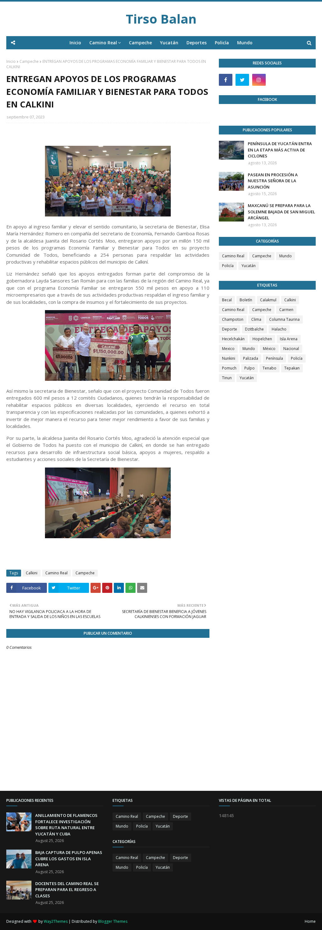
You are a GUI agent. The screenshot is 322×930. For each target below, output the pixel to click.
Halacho (279, 329)
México (269, 348)
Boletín (246, 300)
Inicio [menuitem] (75, 43)
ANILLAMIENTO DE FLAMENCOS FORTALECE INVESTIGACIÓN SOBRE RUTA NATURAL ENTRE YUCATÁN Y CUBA (66, 824)
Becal (227, 300)
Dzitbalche (254, 329)
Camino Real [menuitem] (103, 43)
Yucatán (249, 265)
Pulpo (249, 368)
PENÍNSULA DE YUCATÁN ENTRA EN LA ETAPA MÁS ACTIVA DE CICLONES (280, 150)
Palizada (250, 358)
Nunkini (228, 358)
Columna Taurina (284, 319)
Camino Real (56, 573)
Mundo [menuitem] (245, 43)
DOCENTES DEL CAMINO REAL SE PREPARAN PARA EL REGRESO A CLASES (67, 890)
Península (274, 358)
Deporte (229, 329)
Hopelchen (262, 339)
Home (310, 921)
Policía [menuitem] (222, 43)
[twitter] (242, 80)
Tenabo (269, 368)
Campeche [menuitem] (140, 43)
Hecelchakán (233, 339)
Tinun (227, 377)
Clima (256, 319)
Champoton (232, 319)
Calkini (31, 573)
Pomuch (229, 368)
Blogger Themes (112, 921)
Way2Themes (56, 921)
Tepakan (292, 368)
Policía (228, 265)
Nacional (291, 348)
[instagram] (259, 80)
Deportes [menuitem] (196, 43)
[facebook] (225, 80)
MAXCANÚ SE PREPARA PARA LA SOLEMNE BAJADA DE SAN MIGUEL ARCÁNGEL (281, 212)
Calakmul (268, 300)
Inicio (11, 61)
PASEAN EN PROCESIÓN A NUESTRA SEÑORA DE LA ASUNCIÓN (273, 181)
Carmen (286, 309)
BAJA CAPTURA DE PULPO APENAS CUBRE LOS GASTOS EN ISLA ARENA (68, 858)
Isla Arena (288, 339)
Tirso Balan (161, 18)
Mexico (228, 348)
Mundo (285, 256)
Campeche (29, 61)
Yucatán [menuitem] (169, 43)
